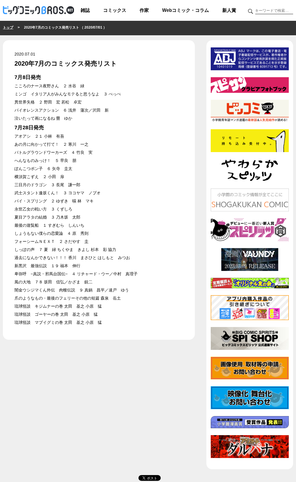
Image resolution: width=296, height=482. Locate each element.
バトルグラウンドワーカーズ (40, 152)
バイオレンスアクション (36, 110)
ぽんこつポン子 (28, 168)
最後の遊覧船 (26, 225)
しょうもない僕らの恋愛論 (38, 233)
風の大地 (22, 282)
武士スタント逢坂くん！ (36, 193)
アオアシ (22, 136)
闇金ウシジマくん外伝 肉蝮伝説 (44, 290)
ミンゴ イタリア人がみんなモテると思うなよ (56, 94)
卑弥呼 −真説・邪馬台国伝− (41, 274)
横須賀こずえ (26, 176)
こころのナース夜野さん (36, 86)
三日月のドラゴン (30, 184)
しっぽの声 (24, 249)
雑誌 (85, 10)
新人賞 (229, 10)
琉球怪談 (22, 306)
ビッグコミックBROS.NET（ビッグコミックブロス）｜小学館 (38, 10)
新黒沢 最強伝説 (30, 265)
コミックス (114, 10)
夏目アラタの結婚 (30, 217)
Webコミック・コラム (185, 10)
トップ (8, 27)
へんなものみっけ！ (32, 160)
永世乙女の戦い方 (30, 209)
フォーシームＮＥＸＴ (34, 241)
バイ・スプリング (30, 201)
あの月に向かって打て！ (36, 144)
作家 (144, 10)
